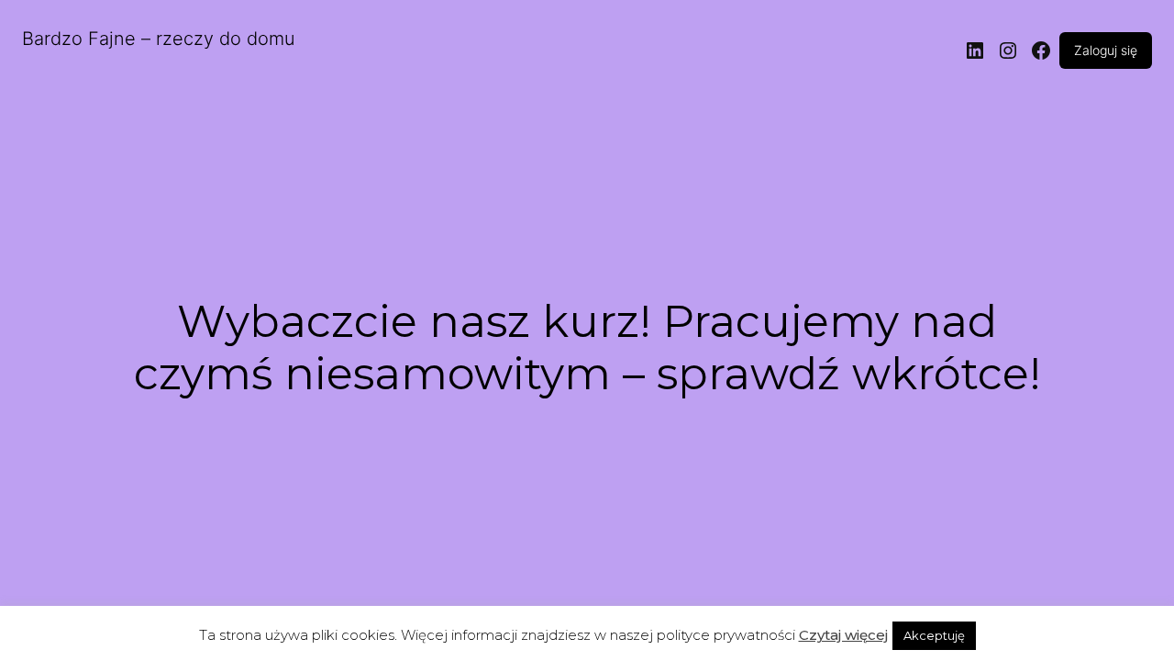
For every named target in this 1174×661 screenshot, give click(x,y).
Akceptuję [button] (934, 635)
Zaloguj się (1105, 50)
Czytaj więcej (843, 635)
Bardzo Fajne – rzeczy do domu (158, 39)
